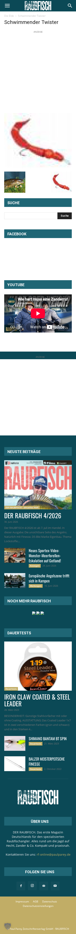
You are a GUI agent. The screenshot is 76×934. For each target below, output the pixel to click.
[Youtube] (55, 886)
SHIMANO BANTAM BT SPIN (48, 738)
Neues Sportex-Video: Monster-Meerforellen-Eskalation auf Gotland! (45, 555)
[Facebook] (21, 886)
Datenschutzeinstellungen (38, 906)
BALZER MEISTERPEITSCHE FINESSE (47, 761)
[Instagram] (32, 885)
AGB (35, 901)
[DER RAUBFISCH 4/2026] (38, 484)
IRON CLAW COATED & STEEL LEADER (37, 700)
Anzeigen (34, 565)
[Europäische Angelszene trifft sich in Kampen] (14, 580)
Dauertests (11, 688)
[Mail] (43, 886)
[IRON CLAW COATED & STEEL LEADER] (38, 666)
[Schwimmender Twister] (38, 167)
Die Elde (9, 16)
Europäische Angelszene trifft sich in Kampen (49, 578)
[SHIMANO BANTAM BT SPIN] (14, 743)
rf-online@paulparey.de (54, 854)
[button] (7, 5)
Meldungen (35, 585)
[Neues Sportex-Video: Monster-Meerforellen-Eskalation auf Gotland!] (14, 555)
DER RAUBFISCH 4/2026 (32, 515)
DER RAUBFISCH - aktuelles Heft (21, 507)
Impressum (22, 901)
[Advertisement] (38, 72)
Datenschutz (49, 901)
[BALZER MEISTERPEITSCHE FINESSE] (14, 763)
